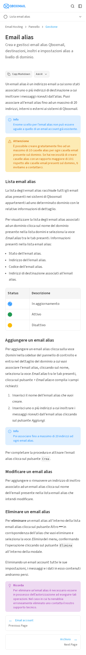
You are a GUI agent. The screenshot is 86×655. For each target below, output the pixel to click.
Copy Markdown (21, 74)
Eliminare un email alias (27, 512)
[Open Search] (72, 6)
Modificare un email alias (28, 472)
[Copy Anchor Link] (39, 181)
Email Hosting (14, 27)
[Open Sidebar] (80, 6)
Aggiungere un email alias (29, 340)
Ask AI (39, 74)
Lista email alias (20, 182)
